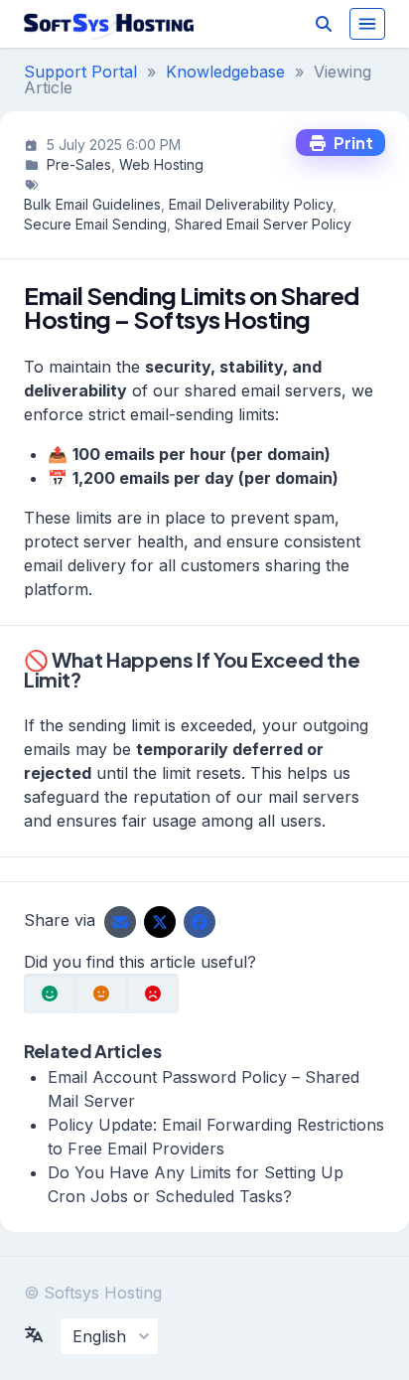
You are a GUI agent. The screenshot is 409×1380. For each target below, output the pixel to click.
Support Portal (80, 71)
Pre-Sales (79, 164)
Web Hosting (161, 164)
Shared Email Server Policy (263, 224)
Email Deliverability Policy (251, 204)
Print (350, 142)
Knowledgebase (225, 71)
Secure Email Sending (95, 224)
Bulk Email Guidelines (92, 204)
